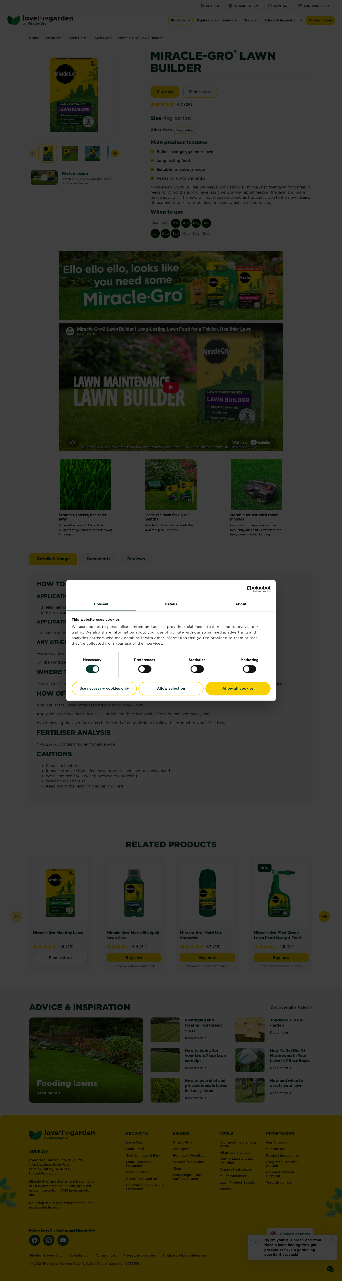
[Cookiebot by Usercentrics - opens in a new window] (250, 589)
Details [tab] (171, 604)
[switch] (144, 669)
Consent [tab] (101, 604)
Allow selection (171, 688)
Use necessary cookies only (104, 688)
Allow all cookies (238, 688)
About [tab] (240, 604)
